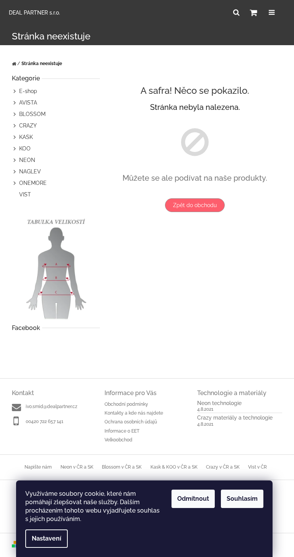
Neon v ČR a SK (76, 467)
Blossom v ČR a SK (122, 467)
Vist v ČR (257, 467)
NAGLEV (30, 171)
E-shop (28, 91)
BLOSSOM (32, 114)
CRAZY (28, 126)
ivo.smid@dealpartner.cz (51, 406)
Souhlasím (242, 498)
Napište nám (38, 467)
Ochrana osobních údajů (131, 422)
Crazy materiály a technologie (235, 418)
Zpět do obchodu (195, 205)
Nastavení (46, 538)
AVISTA (28, 103)
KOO (25, 148)
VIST (25, 194)
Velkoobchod (118, 440)
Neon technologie (219, 403)
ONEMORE (33, 183)
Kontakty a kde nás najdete (134, 413)
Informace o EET (122, 431)
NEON (27, 160)
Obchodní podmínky (126, 404)
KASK (26, 137)
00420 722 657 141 (44, 421)
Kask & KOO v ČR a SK (174, 467)
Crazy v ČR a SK (223, 467)
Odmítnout (193, 498)
